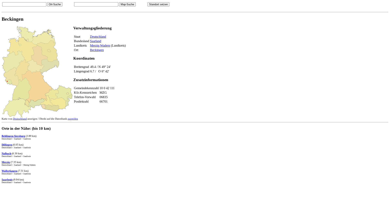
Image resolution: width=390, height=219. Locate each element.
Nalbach (6, 153)
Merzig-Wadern (100, 45)
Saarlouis (7, 179)
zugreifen (73, 118)
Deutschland (98, 36)
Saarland (95, 41)
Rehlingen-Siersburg (13, 135)
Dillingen (7, 144)
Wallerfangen (9, 170)
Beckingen (97, 50)
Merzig (6, 162)
